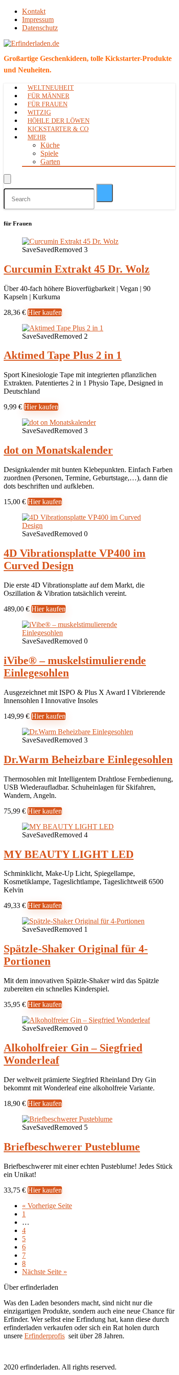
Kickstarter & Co (58, 129)
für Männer (48, 96)
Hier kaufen (45, 312)
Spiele (49, 153)
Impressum (38, 19)
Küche (50, 145)
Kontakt (33, 11)
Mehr (37, 137)
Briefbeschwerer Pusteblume (72, 1147)
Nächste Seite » (44, 1272)
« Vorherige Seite (47, 1206)
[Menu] (7, 179)
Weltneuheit (51, 87)
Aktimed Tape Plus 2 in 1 (63, 355)
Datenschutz (40, 28)
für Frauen (47, 104)
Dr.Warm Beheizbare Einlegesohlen (88, 759)
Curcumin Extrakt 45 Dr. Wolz (77, 269)
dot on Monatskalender (58, 450)
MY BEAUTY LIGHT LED (69, 854)
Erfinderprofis (44, 1336)
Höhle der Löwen (59, 120)
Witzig (39, 112)
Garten (50, 161)
